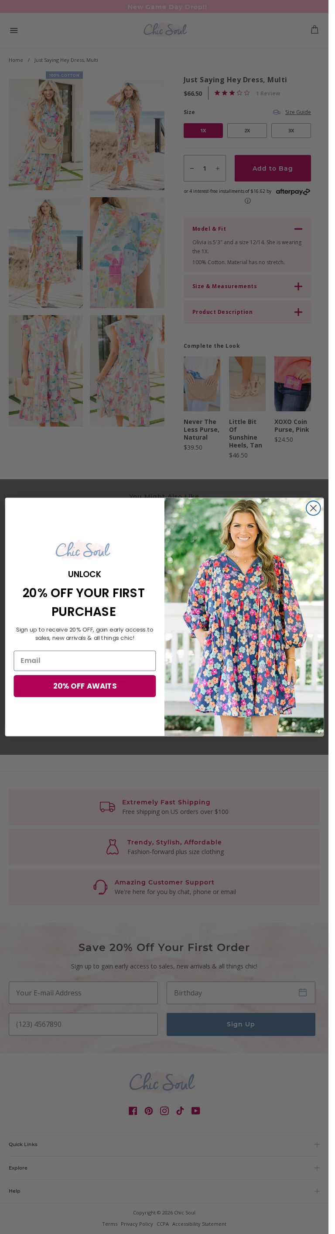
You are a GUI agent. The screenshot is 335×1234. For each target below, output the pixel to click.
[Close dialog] (313, 508)
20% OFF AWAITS (84, 686)
